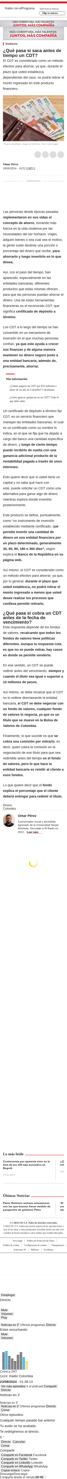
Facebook (37, 154)
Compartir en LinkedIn (15, 1462)
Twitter (45, 154)
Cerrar (5, 1410)
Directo (51, 1324)
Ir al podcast (35, 1386)
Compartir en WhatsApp (17, 1466)
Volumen (7, 1313)
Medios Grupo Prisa (33, 1270)
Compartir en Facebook (16, 1455)
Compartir (50, 1386)
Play (4, 1317)
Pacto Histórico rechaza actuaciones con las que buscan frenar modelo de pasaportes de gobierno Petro (26, 1206)
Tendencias (11, 43)
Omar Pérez (10, 164)
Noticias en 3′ (10, 1324)
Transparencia (57, 1245)
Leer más (32, 832)
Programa (28, 8)
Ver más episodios (13, 1386)
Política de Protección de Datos (40, 1240)
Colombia (9, 808)
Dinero (7, 805)
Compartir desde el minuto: (21, 1477)
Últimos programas (32, 1324)
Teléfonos (35, 1249)
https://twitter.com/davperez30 (21, 164)
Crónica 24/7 (8, 1371)
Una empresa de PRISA (33, 1261)
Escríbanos (48, 1249)
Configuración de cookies (35, 1245)
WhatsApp (60, 154)
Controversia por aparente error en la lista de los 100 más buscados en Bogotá (26, 1165)
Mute (4, 1310)
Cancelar (19, 1441)
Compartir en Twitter (14, 1459)
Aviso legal (17, 1240)
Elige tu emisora (50, 13)
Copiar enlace (10, 1470)
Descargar (7, 1473)
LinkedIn (53, 154)
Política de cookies (11, 1245)
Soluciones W (20, 1249)
